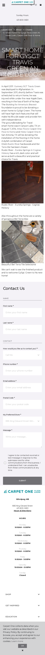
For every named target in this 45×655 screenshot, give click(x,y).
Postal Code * (9, 398)
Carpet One (7, 30)
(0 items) (41, 5)
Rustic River (14, 144)
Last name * (8, 323)
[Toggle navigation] (3, 5)
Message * (7, 430)
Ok (22, 646)
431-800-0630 (22, 20)
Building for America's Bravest (21, 104)
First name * (8, 306)
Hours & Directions (22, 511)
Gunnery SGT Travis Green (27, 86)
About (19, 30)
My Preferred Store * (12, 415)
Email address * (9, 381)
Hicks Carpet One (29, 132)
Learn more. (17, 641)
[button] (31, 5)
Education (11, 617)
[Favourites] (36, 5)
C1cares (29, 30)
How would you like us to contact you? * (20, 349)
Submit (22, 480)
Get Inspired (12, 605)
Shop (8, 594)
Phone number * (10, 364)
